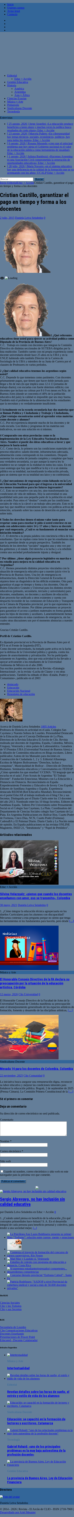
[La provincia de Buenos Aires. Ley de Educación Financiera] (40, 1464)
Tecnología (13, 111)
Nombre (5, 1141)
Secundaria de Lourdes (13, 1327)
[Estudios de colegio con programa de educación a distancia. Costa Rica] (40, 1265)
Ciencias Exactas (16, 98)
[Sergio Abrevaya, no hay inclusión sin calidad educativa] (33, 1191)
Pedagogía (13, 104)
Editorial (12, 75)
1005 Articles (48, 726)
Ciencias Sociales (10, 1302)
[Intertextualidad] (17, 1354)
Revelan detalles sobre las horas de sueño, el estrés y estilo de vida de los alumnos (38, 1394)
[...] (35, 1227)
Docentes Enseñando (12, 1333)
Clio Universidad (28, 994)
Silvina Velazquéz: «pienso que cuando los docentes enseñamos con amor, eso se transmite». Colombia (36, 896)
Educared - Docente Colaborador (19, 1340)
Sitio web (5, 1161)
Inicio (10, 4)
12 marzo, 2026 (9, 994)
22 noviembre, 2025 (11, 1075)
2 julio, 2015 (7, 217)
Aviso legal (13, 11)
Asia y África (22, 95)
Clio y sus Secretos (11, 1309)
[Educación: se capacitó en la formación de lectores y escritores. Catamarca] (40, 1405)
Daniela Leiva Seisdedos (29, 217)
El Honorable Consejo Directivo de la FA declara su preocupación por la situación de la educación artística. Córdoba (34, 983)
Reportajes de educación (21, 694)
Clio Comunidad (33, 1075)
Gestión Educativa (17, 82)
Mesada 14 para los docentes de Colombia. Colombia (36, 1069)
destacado (12, 684)
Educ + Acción (22, 78)
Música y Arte (15, 101)
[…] (71, 921)
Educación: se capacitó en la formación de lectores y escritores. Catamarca (36, 1421)
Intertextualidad (18, 1368)
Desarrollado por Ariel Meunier (18, 1512)
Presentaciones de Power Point (17, 1337)
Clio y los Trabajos (10, 1305)
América (19, 88)
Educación (13, 687)
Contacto (12, 14)
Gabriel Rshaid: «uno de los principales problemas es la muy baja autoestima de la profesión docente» (36, 1451)
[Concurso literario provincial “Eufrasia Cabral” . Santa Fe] (40, 1278)
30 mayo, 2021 (8, 905)
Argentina (20, 91)
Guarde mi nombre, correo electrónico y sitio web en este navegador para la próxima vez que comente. (34, 1173)
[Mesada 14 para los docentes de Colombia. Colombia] (29, 1058)
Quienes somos (15, 7)
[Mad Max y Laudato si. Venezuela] (28, 1258)
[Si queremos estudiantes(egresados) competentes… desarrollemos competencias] (40, 1271)
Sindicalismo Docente (19, 108)
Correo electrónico (11, 1151)
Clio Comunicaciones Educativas (19, 1330)
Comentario (6, 1119)
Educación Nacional (18, 690)
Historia (11, 85)
